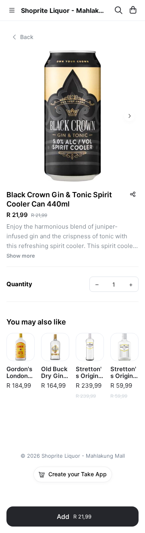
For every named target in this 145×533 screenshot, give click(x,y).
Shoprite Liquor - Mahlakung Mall (63, 10)
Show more (20, 256)
